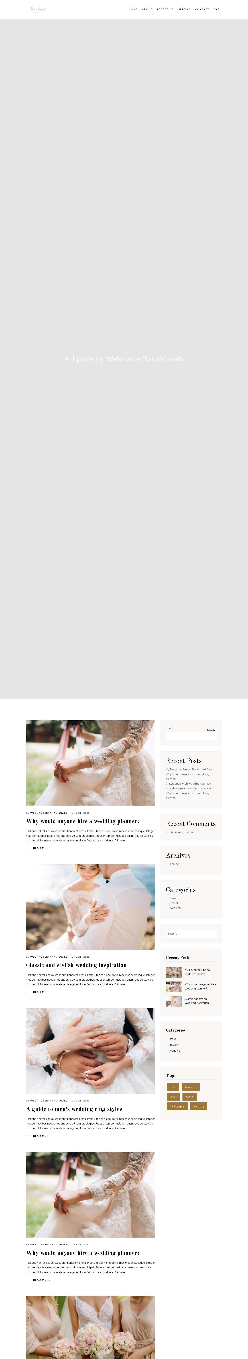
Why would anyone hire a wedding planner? (83, 822)
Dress (172, 898)
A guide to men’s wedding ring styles (74, 1109)
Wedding (175, 908)
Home (133, 9)
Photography (177, 1106)
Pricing (184, 9)
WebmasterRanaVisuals (49, 813)
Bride (173, 1087)
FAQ (217, 9)
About (147, 9)
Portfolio (165, 9)
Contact (202, 9)
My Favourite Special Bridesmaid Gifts (189, 769)
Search (170, 728)
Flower (173, 903)
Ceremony (191, 1087)
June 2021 (175, 864)
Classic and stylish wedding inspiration (76, 965)
